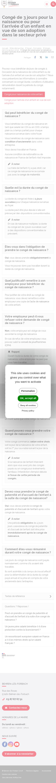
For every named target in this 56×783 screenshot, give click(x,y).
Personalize (28, 391)
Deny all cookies (28, 405)
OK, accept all (28, 398)
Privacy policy (28, 411)
